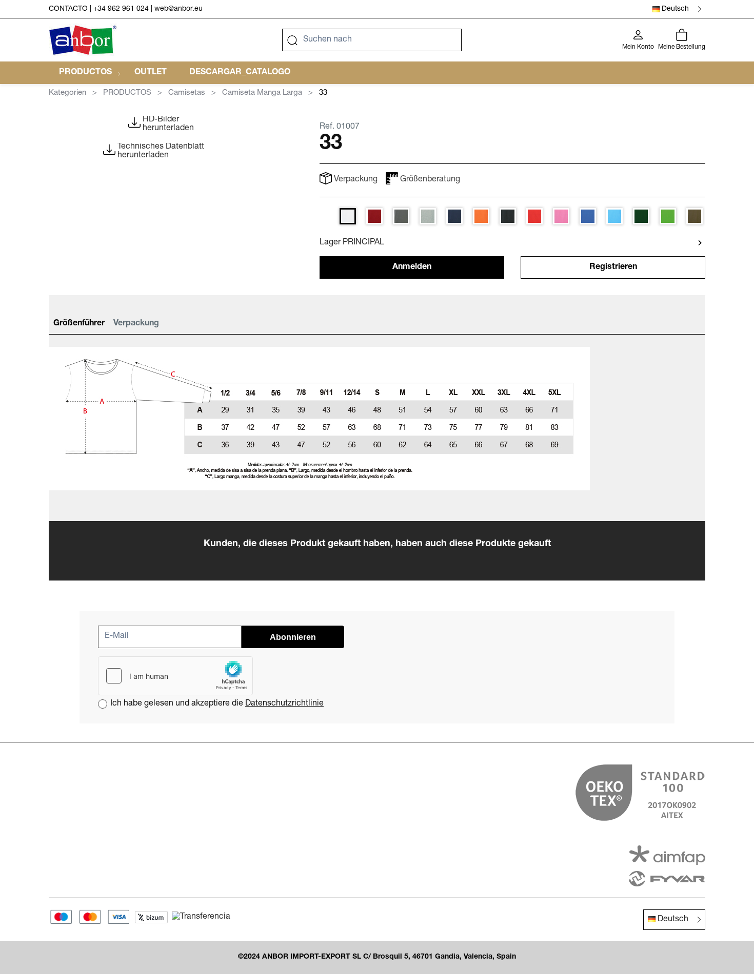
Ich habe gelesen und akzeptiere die (217, 704)
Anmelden (411, 267)
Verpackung (136, 324)
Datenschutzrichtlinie (284, 704)
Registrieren (613, 267)
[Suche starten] (292, 40)
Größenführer (79, 324)
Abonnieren (293, 637)
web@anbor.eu (178, 9)
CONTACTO (68, 9)
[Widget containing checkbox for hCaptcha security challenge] (175, 675)
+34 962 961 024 (121, 9)
